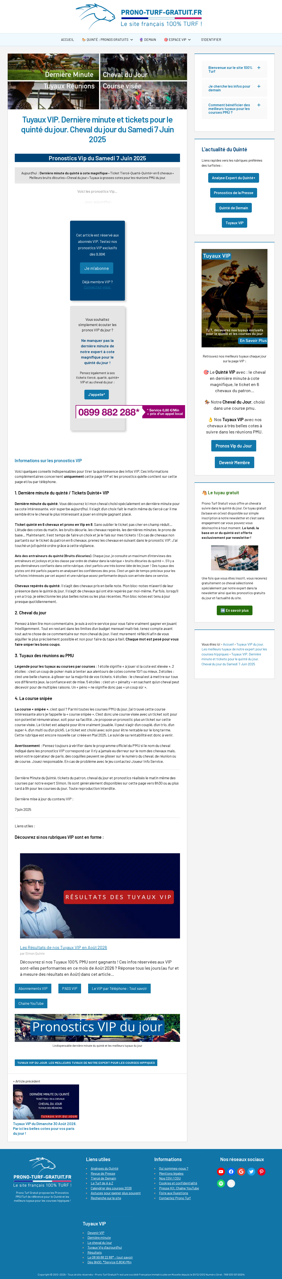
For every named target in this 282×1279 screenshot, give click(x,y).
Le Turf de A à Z (102, 1183)
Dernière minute (99, 1237)
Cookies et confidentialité (178, 1183)
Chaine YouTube (31, 1003)
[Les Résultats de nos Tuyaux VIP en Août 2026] (100, 895)
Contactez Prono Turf (175, 1198)
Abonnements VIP (33, 988)
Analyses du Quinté (104, 1168)
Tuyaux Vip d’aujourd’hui (104, 1247)
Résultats (94, 1252)
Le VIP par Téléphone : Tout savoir (119, 988)
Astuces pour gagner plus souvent (116, 1193)
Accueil (67, 39)
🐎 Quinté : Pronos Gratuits (105, 39)
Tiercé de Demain (103, 1178)
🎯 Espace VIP (175, 39)
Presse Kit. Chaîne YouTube (179, 1188)
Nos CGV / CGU (170, 1178)
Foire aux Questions (173, 1193)
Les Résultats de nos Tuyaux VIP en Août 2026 (63, 947)
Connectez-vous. (97, 287)
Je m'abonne (96, 268)
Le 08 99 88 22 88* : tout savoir (110, 1257)
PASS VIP (69, 988)
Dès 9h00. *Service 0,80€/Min (109, 1262)
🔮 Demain (147, 39)
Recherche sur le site (106, 1198)
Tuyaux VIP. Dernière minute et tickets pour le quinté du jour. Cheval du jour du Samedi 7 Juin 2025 (231, 659)
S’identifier (210, 39)
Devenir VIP (95, 1232)
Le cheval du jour (99, 1242)
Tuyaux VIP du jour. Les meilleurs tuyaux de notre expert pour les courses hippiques (86, 1062)
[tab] (234, 69)
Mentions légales (171, 1173)
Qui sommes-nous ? (173, 1168)
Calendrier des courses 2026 (111, 1188)
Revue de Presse (103, 1173)
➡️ (235, 610)
